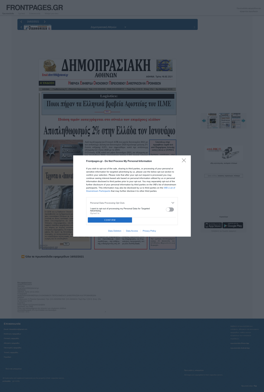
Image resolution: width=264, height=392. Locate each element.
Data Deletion (114, 231)
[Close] (185, 161)
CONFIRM (110, 220)
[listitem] (132, 202)
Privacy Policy (149, 231)
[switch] (170, 209)
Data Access (132, 231)
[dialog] (132, 196)
